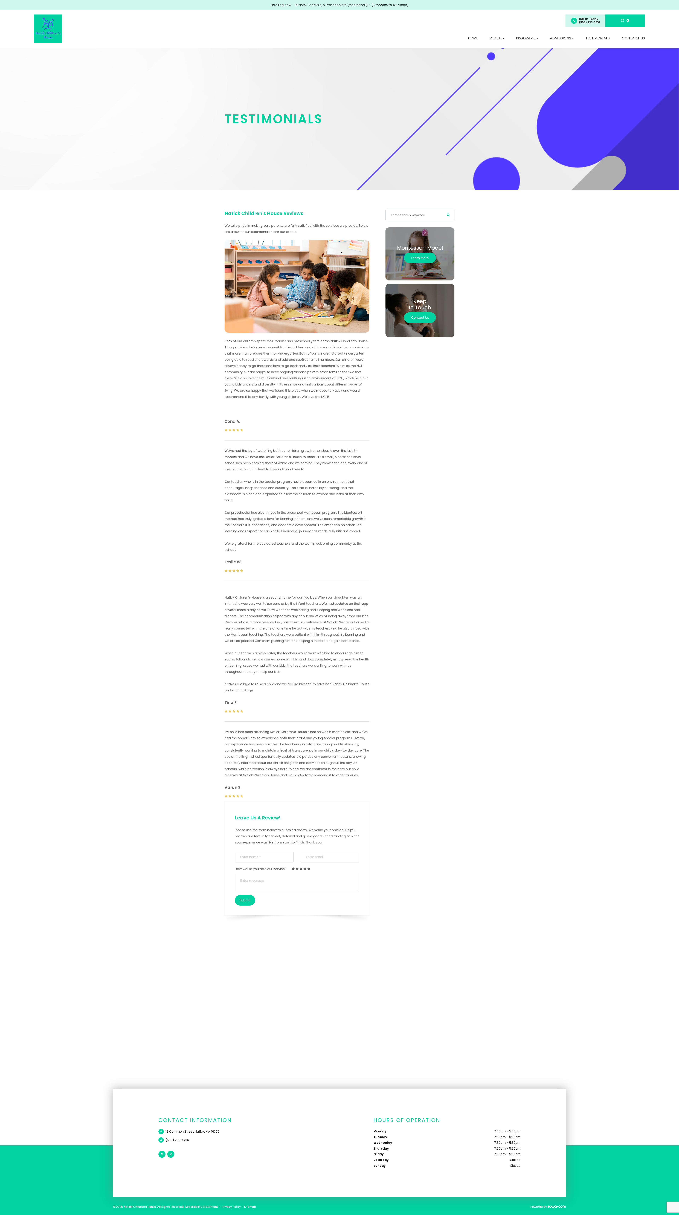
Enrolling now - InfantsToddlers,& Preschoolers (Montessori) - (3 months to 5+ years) (340, 5)
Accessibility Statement (201, 1207)
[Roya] (557, 1207)
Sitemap (250, 1207)
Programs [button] (526, 38)
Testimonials (597, 38)
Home (473, 38)
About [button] (496, 38)
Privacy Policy (231, 1207)
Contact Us (633, 38)
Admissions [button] (560, 38)
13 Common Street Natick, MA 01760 (192, 1131)
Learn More (420, 258)
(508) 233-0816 (589, 22)
